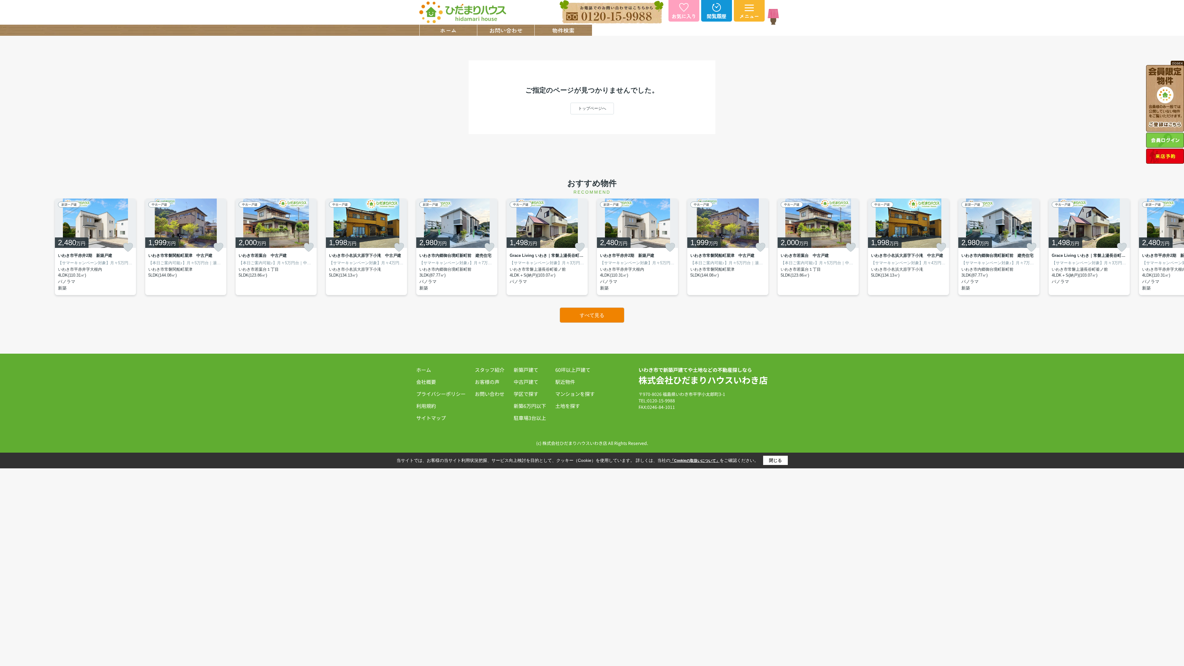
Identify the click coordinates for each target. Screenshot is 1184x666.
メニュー (749, 16)
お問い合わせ (506, 30)
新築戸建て (526, 369)
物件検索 (563, 30)
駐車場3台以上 (530, 417)
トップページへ (592, 108)
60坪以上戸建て (572, 369)
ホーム (448, 30)
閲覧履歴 (716, 16)
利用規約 (426, 405)
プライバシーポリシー (441, 393)
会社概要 (736, 30)
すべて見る (592, 315)
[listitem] (457, 247)
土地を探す (567, 405)
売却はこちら (621, 30)
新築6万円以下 (530, 405)
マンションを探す (575, 393)
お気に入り (684, 16)
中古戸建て (526, 381)
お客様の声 (487, 381)
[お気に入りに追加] (128, 247)
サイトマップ (431, 417)
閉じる (775, 460)
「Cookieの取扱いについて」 (695, 460)
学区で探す (526, 393)
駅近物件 (565, 381)
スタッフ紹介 (678, 30)
